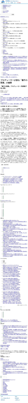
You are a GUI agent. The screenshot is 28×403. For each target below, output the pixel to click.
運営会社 (3, 400)
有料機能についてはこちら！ (12, 1)
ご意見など (17, 400)
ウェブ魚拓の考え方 (5, 398)
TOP (2, 396)
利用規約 (17, 398)
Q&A (16, 396)
